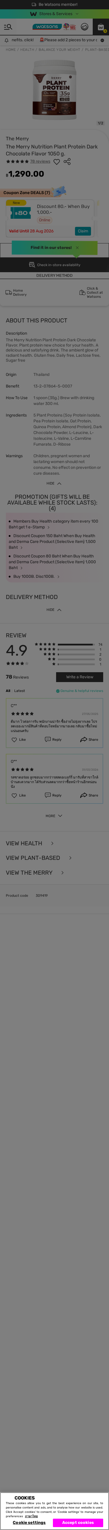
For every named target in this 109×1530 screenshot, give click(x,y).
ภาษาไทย (31, 1516)
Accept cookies (78, 1522)
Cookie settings (29, 1522)
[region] (54, 1511)
